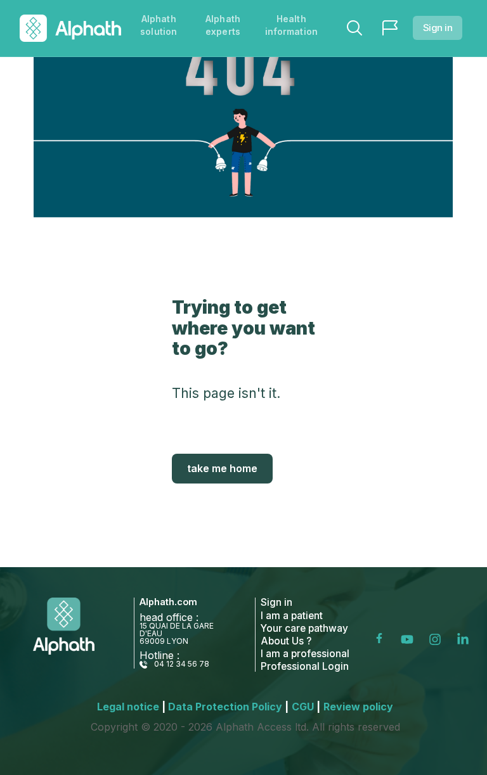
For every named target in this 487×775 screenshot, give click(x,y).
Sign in (438, 28)
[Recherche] (354, 28)
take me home (222, 468)
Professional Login (305, 666)
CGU (306, 706)
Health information (291, 25)
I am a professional (305, 653)
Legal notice (131, 706)
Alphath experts (222, 25)
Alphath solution (158, 25)
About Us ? (286, 641)
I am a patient (292, 615)
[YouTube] (410, 639)
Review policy (358, 706)
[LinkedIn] (465, 639)
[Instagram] (437, 639)
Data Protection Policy (228, 706)
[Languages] (390, 28)
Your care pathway (304, 628)
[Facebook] (383, 639)
